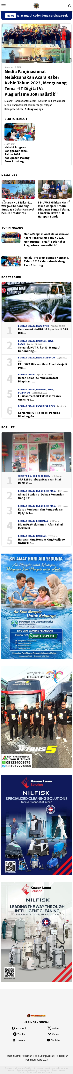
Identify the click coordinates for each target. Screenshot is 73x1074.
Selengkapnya (34, 109)
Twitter (55, 1028)
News (39, 326)
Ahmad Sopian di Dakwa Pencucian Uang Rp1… (41, 496)
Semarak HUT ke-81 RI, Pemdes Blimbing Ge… (39, 414)
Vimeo (55, 1034)
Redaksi (60, 1055)
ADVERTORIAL (25, 476)
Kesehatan (42, 521)
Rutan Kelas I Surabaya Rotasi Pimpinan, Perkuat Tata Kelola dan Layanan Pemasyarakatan (54, 210)
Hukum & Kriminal (46, 491)
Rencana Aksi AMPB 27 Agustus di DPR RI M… (43, 331)
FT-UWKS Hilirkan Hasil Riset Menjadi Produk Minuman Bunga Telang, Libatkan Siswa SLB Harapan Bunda (17, 209)
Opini (46, 326)
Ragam (21, 344)
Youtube (55, 1040)
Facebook (21, 1028)
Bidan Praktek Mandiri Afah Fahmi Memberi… (40, 526)
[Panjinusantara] (36, 5)
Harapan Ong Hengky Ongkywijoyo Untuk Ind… (41, 541)
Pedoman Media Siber (33, 1055)
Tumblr (21, 1034)
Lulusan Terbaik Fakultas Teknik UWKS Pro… (39, 397)
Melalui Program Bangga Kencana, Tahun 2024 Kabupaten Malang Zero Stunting (17, 154)
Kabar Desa (42, 406)
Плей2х (28, 1068)
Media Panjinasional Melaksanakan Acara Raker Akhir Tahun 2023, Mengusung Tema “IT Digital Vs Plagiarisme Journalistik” (35, 83)
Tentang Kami (12, 1055)
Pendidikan (49, 357)
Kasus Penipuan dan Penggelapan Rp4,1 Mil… (40, 511)
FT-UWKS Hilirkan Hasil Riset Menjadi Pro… (42, 366)
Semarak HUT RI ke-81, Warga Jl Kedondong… (39, 349)
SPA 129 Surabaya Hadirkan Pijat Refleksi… (39, 481)
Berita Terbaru (26, 326)
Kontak (50, 1055)
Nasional (41, 341)
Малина (48, 1072)
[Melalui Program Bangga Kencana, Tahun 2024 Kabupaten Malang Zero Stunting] (19, 132)
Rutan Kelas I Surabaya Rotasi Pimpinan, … (38, 379)
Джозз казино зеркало (39, 1070)
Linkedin (21, 1040)
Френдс (21, 1072)
